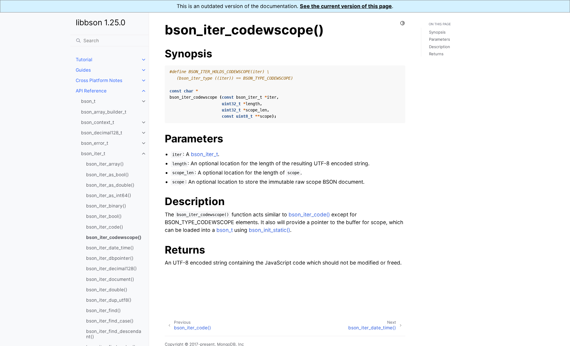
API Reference (91, 91)
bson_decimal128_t (101, 133)
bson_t (88, 101)
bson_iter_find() (103, 310)
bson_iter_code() (104, 227)
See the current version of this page (346, 6)
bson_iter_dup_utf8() (109, 300)
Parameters (439, 39)
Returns (436, 53)
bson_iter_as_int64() (108, 195)
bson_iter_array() (105, 164)
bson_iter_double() (106, 289)
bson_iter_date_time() (110, 248)
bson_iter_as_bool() (107, 174)
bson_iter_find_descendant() (113, 333)
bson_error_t (94, 143)
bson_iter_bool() (104, 216)
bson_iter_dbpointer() (110, 258)
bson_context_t (97, 122)
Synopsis (437, 32)
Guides (83, 70)
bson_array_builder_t (103, 112)
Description (439, 46)
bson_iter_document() (110, 279)
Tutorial (84, 59)
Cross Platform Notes (99, 80)
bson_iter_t (93, 153)
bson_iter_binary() (106, 206)
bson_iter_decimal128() (111, 268)
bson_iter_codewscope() (113, 237)
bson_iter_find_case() (110, 321)
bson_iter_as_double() (110, 185)
